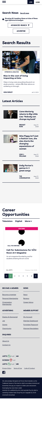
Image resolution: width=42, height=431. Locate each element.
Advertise (21, 31)
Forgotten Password (30, 325)
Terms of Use (18, 368)
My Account (27, 317)
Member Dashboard (30, 321)
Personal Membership (10, 298)
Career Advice (28, 302)
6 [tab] (31, 276)
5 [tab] (27, 276)
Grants (4, 325)
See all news (24, 13)
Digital (18, 221)
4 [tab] (23, 276)
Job (3, 321)
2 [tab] (14, 276)
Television (7, 221)
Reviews (26, 298)
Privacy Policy (6, 368)
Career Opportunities (15, 212)
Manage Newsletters (30, 328)
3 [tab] (18, 276)
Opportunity (6, 328)
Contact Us (6, 345)
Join (30, 2)
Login (38, 2)
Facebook (3, 372)
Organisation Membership (7, 303)
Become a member (9, 295)
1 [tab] (10, 276)
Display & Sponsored (10, 317)
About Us (5, 341)
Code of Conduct (29, 368)
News (25, 295)
